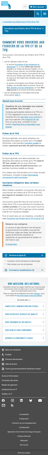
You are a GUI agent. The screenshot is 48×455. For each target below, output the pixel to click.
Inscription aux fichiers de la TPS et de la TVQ (21, 22)
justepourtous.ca (8, 390)
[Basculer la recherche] (37, 13)
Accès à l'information (10, 376)
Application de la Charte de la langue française (24, 432)
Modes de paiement (9, 385)
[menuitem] (24, 261)
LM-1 (18, 95)
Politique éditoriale (24, 436)
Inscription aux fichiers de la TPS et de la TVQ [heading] (22, 29)
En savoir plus (11, 244)
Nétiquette (24, 440)
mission (37, 294)
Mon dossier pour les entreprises (20, 88)
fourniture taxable (31, 143)
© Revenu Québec (24, 453)
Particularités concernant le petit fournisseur (20, 176)
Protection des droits (10, 380)
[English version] (25, 6)
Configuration (24, 419)
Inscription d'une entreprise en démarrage (23, 261)
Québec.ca (6, 394)
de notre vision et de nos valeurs (29, 296)
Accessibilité (24, 414)
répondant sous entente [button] (30, 117)
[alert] (38, 7)
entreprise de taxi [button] (32, 119)
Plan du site (24, 445)
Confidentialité (24, 427)
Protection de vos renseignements (24, 423)
